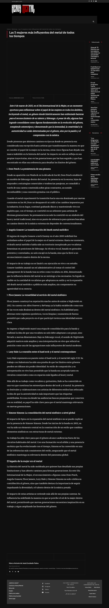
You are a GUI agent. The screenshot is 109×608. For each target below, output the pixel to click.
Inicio (9, 29)
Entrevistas (94, 124)
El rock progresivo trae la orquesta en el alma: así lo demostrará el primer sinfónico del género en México (95, 91)
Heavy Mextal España (94, 168)
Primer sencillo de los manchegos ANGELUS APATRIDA (95, 178)
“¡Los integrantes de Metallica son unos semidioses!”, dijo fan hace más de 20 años (95, 144)
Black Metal (97, 587)
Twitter (47, 589)
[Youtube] (96, 1)
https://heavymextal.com (14, 566)
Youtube (47, 592)
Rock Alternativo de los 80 (71, 590)
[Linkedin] (15, 571)
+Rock (92, 76)
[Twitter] (94, 1)
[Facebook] (89, 1)
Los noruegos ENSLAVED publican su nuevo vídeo (95, 162)
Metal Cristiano (92, 596)
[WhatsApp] (68, 98)
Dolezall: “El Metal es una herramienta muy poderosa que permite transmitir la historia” (95, 53)
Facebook (47, 583)
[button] (93, 22)
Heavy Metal (88, 587)
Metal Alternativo (92, 590)
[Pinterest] (64, 98)
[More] (72, 98)
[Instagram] (91, 1)
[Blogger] (10, 571)
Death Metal (92, 593)
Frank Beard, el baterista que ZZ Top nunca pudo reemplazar (95, 70)
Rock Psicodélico (71, 587)
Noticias (14, 29)
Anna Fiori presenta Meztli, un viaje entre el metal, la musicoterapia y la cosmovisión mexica (95, 115)
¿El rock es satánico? (71, 594)
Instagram (47, 586)
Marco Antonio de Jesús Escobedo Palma (24, 563)
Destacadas (94, 60)
